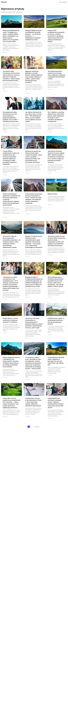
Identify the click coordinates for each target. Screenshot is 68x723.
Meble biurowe (52, 194)
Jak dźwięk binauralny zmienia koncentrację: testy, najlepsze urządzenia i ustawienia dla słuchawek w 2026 (56, 75)
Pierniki (4, 2)
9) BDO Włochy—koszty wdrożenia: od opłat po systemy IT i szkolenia (10, 320)
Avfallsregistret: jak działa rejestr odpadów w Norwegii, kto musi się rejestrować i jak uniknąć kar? (56, 361)
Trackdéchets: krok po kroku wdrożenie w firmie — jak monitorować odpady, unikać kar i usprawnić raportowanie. (33, 402)
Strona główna (63, 2)
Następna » (37, 426)
